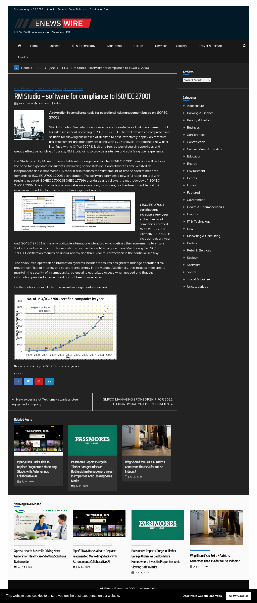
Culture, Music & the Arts (204, 149)
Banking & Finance (200, 113)
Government (196, 200)
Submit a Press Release (72, 9)
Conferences (196, 135)
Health (23, 57)
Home (34, 46)
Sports (192, 272)
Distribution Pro (99, 9)
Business (53, 46)
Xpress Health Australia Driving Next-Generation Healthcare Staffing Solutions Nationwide (40, 556)
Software (194, 265)
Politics (138, 46)
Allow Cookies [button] (239, 595)
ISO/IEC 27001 (107, 132)
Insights (192, 214)
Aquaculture (195, 106)
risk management (69, 366)
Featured (193, 192)
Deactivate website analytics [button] (202, 595)
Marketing (114, 46)
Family (191, 185)
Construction (196, 142)
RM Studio (74, 151)
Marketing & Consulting (48, 88)
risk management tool (89, 161)
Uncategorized (197, 286)
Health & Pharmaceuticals (205, 207)
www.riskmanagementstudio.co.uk (83, 287)
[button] (121, 596)
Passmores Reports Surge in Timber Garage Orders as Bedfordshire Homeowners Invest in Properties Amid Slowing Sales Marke (92, 471)
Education (194, 156)
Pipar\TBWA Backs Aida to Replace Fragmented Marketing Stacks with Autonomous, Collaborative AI (37, 469)
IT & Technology (84, 46)
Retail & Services (73, 88)
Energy (192, 163)
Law (190, 229)
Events (192, 178)
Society (181, 46)
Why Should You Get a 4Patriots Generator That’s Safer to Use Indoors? (145, 466)
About (50, 9)
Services (161, 46)
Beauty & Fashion (199, 120)
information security (29, 366)
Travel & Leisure (210, 46)
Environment (196, 171)
